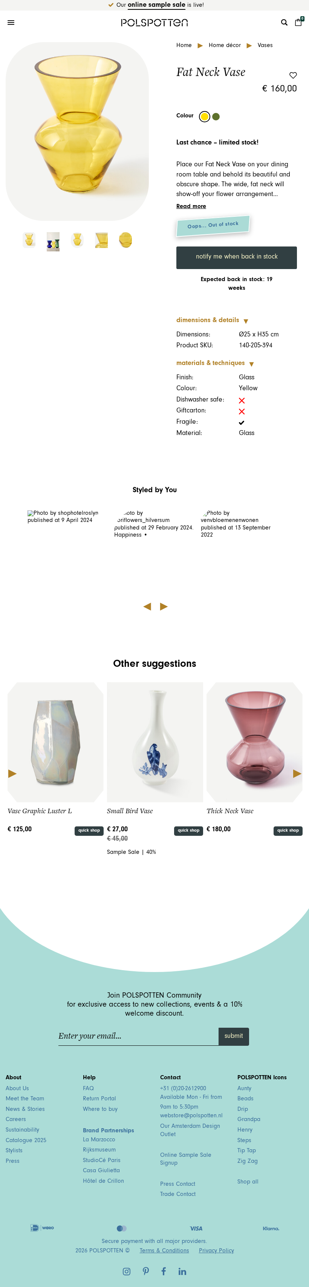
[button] (68, 550)
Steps (244, 1141)
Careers (16, 1120)
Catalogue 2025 (26, 1141)
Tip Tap (246, 1151)
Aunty (244, 1089)
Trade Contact (178, 1195)
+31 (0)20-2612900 (183, 1089)
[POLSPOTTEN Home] (154, 22)
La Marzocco (99, 1140)
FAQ (88, 1089)
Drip (242, 1110)
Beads (245, 1099)
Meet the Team (25, 1099)
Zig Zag (247, 1162)
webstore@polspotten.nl (191, 1116)
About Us (17, 1089)
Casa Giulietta (101, 1171)
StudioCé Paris (102, 1161)
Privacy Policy (216, 1251)
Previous (12, 773)
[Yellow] (204, 116)
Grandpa (248, 1120)
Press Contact (177, 1185)
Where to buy (100, 1110)
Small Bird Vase (130, 811)
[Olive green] (216, 116)
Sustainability (22, 1130)
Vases (265, 46)
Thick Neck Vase (230, 811)
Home (185, 46)
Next (297, 773)
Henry (244, 1130)
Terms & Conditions (164, 1251)
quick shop (89, 831)
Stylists (14, 1151)
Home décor (226, 46)
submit (234, 1036)
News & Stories (25, 1110)
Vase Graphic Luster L (40, 811)
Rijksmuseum (99, 1150)
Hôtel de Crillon (103, 1182)
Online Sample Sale (156, 5)
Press (13, 1162)
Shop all (248, 1182)
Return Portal (99, 1099)
